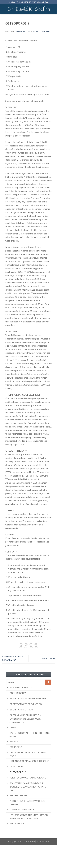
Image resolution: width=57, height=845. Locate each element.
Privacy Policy (42, 841)
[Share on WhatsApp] (21, 645)
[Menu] (3, 9)
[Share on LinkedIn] (36, 645)
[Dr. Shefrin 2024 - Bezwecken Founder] (28, 9)
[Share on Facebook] (26, 645)
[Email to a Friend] (31, 645)
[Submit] (48, 682)
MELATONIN (48, 658)
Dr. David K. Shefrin (41, 31)
